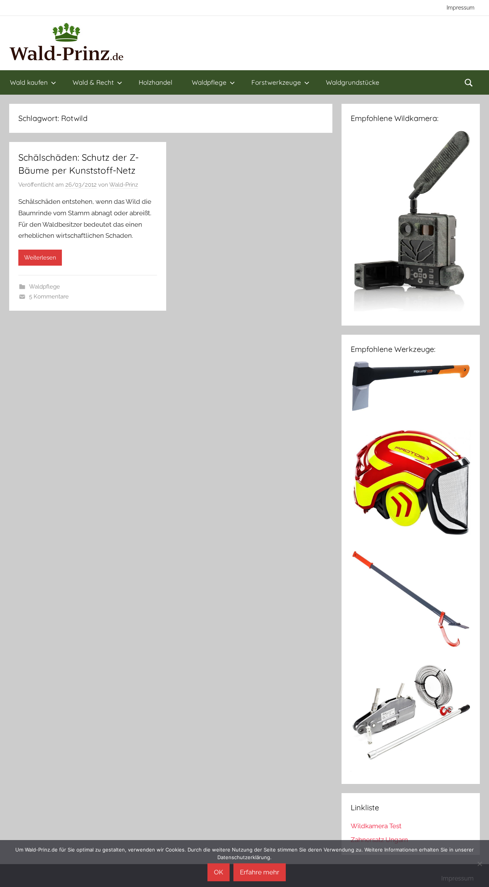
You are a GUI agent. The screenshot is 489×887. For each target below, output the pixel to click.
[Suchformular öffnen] (469, 82)
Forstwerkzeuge (276, 82)
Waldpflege (209, 82)
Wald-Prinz (123, 184)
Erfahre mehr (259, 872)
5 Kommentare (49, 296)
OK (218, 872)
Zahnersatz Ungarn (379, 839)
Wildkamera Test (376, 826)
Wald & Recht (93, 82)
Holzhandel (155, 82)
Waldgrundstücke (352, 82)
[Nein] (479, 864)
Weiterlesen (40, 257)
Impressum (460, 8)
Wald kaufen (29, 82)
